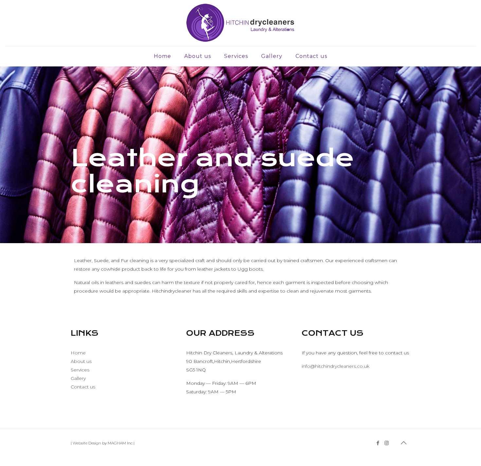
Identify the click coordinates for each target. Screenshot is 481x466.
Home (78, 353)
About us (81, 361)
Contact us (83, 387)
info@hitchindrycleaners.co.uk (335, 366)
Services (80, 370)
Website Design (87, 442)
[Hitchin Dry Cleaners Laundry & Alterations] (240, 23)
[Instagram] (386, 443)
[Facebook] (377, 443)
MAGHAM (117, 442)
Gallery (78, 378)
